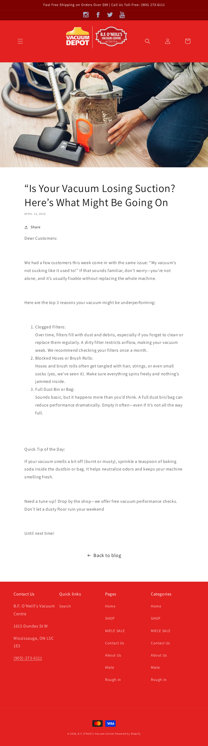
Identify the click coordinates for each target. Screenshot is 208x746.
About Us (113, 655)
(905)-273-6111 (28, 658)
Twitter (110, 14)
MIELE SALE (115, 630)
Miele (109, 667)
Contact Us (114, 643)
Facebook (98, 14)
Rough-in (113, 679)
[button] (20, 41)
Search (65, 606)
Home (110, 606)
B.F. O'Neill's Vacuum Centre (96, 733)
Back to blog (107, 555)
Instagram (86, 14)
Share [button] (36, 227)
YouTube (122, 14)
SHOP (110, 618)
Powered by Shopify (128, 733)
